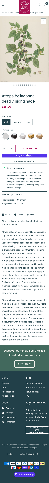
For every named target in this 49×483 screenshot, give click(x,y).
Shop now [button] (24, 364)
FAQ (27, 396)
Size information (12, 195)
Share (7, 214)
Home (4, 13)
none (6, 136)
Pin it (32, 214)
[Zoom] (43, 21)
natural (39, 136)
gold (31, 136)
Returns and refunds (35, 387)
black (14, 136)
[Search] (40, 5)
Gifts (4, 387)
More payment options (25, 161)
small (6, 122)
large (28, 122)
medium (17, 122)
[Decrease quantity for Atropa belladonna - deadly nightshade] (4, 148)
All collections (9, 396)
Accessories (8, 391)
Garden (5, 383)
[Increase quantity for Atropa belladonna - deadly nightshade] (12, 148)
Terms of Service (34, 383)
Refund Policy (32, 391)
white (23, 136)
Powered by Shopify (28, 448)
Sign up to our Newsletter (37, 430)
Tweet (20, 214)
